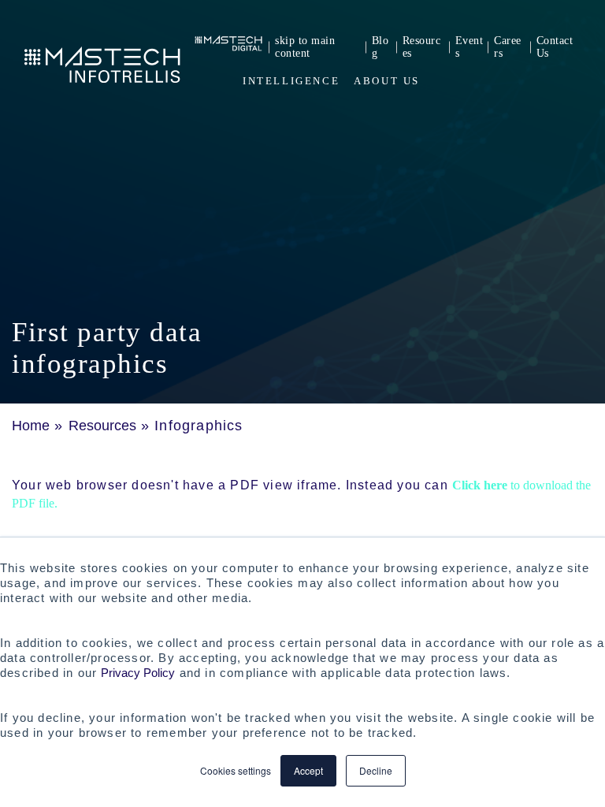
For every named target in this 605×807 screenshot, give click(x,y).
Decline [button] (375, 770)
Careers (507, 47)
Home (31, 425)
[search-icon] (576, 80)
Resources (422, 47)
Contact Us (554, 47)
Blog (380, 47)
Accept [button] (308, 770)
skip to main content (305, 47)
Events (469, 47)
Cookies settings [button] (235, 770)
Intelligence (291, 81)
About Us (387, 81)
